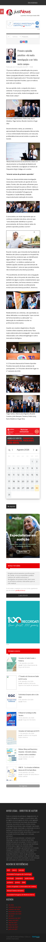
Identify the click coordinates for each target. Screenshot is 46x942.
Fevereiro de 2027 (14, 918)
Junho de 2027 (13, 927)
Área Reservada (33, 3)
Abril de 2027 (12, 923)
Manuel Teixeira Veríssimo (15, 891)
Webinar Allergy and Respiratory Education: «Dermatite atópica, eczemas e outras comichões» (27, 752)
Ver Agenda (23, 786)
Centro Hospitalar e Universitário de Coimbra (21, 886)
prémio (17, 882)
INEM (23, 882)
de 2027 (11, 916)
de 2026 (11, 905)
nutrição (21, 870)
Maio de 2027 (12, 925)
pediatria (10, 882)
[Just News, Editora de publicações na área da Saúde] (23, 13)
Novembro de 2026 (14, 912)
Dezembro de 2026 (14, 914)
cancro (14, 870)
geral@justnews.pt (20, 590)
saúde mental (29, 878)
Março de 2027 (13, 920)
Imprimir (12, 506)
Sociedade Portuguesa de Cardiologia (19, 874)
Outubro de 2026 (14, 909)
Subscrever (23, 595)
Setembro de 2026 (14, 907)
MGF (8, 870)
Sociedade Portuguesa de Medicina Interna (20, 895)
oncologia (10, 878)
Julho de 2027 (12, 929)
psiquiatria (19, 878)
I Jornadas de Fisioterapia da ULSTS (28, 731)
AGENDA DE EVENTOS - (20, 440)
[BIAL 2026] (23, 24)
